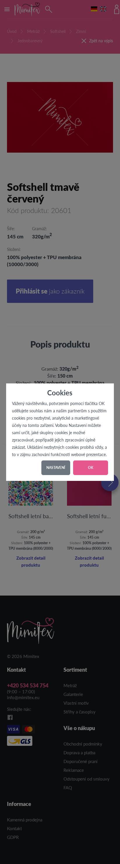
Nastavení (55, 467)
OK (90, 467)
